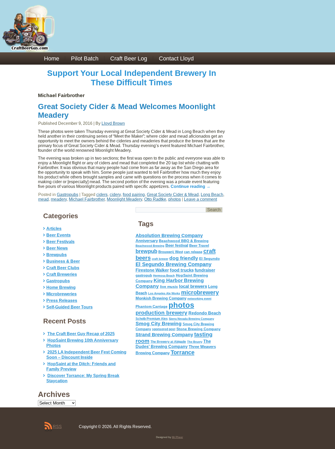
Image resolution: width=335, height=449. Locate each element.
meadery (59, 199)
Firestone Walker (152, 270)
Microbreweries (61, 294)
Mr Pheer (177, 437)
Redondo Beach (204, 313)
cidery (115, 194)
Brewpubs (56, 254)
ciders (102, 194)
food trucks (182, 270)
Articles (54, 228)
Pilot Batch (84, 58)
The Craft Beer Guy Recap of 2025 (81, 334)
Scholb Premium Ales (152, 319)
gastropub (144, 275)
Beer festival (176, 245)
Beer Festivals (60, 241)
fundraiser (205, 270)
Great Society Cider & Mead (173, 194)
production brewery (161, 313)
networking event (199, 298)
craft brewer (160, 258)
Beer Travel (199, 245)
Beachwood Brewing (150, 245)
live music (169, 286)
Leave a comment (200, 199)
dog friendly (183, 258)
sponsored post (163, 329)
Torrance (182, 352)
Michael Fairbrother (87, 199)
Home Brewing (61, 287)
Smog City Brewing (159, 323)
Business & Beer (63, 261)
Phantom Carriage (152, 306)
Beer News (57, 248)
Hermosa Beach (164, 275)
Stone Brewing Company (198, 329)
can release (193, 252)
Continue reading (190, 186)
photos (174, 199)
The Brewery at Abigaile (168, 342)
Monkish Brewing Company (161, 298)
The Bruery (194, 341)
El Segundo (209, 259)
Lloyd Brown (113, 123)
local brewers (193, 286)
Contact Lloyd (176, 58)
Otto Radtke (155, 199)
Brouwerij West (170, 252)
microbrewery (200, 292)
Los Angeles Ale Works (164, 293)
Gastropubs (67, 194)
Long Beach (212, 194)
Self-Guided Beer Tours (69, 307)
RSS (57, 426)
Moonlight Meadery (124, 199)
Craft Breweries (61, 274)
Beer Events (58, 235)
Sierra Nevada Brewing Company (191, 318)
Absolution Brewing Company (169, 235)
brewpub (146, 251)
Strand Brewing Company (164, 334)
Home (51, 58)
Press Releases (61, 300)
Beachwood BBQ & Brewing (184, 241)
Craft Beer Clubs (62, 268)
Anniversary (147, 241)
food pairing (134, 194)
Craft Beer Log (128, 58)
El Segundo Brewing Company (173, 264)
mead (43, 199)
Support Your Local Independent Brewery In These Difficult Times (131, 78)
